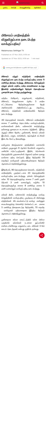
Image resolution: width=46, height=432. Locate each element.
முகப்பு (5, 8)
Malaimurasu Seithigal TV (12, 50)
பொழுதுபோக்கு (25, 8)
